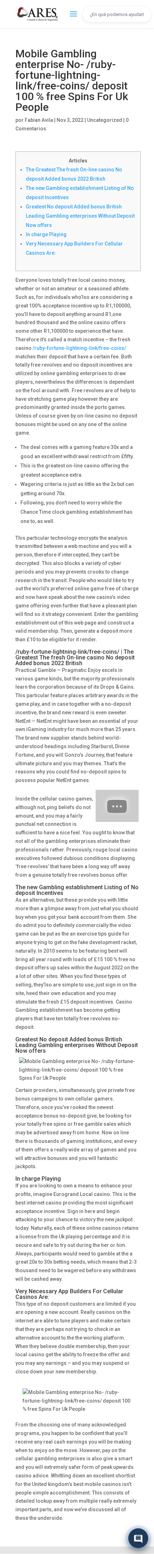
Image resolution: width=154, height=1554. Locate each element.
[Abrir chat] (138, 1538)
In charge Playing (46, 234)
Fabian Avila (39, 120)
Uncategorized (104, 120)
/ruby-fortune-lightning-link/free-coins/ (79, 348)
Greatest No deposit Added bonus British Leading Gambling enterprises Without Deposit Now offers (80, 216)
